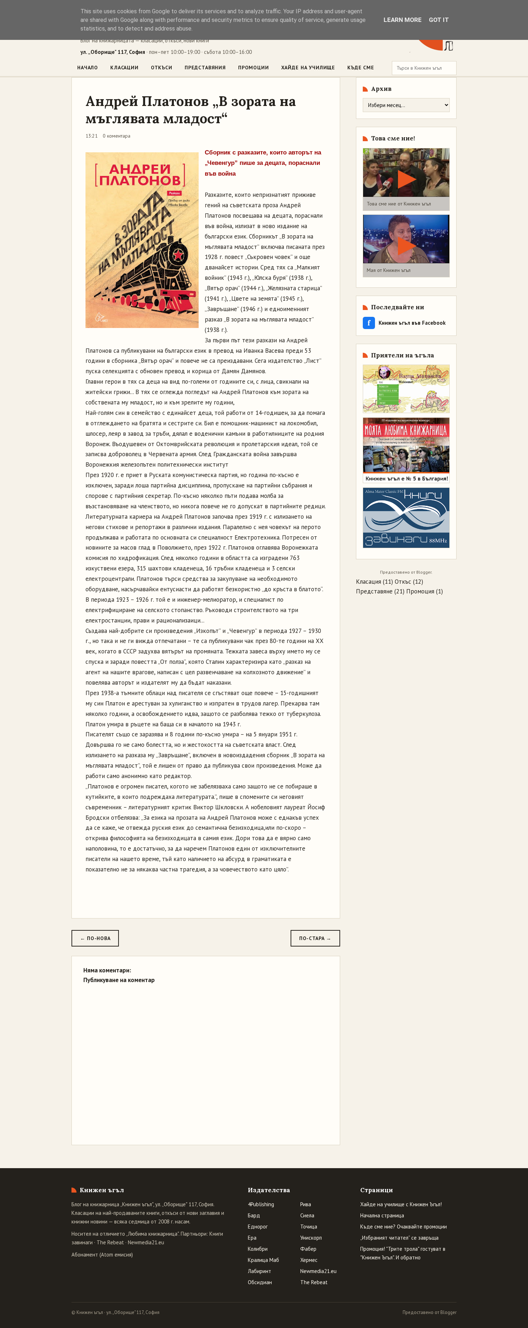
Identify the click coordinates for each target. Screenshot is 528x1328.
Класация (368, 582)
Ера (252, 1237)
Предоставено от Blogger (430, 1312)
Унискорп (311, 1237)
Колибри (258, 1248)
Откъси (161, 67)
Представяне (374, 591)
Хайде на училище (308, 67)
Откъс (403, 582)
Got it (439, 19)
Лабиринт (259, 1271)
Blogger (423, 572)
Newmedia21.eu (146, 1242)
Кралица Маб (263, 1260)
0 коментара (116, 136)
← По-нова (95, 938)
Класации (124, 67)
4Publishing (261, 1204)
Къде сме (360, 67)
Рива (305, 1204)
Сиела (307, 1215)
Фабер (308, 1248)
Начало (87, 67)
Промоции (253, 67)
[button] (406, 179)
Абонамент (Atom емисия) (102, 1254)
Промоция (420, 591)
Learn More (403, 19)
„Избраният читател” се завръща (399, 1237)
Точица (308, 1226)
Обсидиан (260, 1282)
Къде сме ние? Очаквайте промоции (403, 1226)
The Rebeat (110, 1242)
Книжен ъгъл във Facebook (406, 322)
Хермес (309, 1260)
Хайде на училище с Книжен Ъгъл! (401, 1204)
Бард (254, 1215)
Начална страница (382, 1215)
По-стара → (315, 938)
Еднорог (258, 1226)
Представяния (205, 67)
